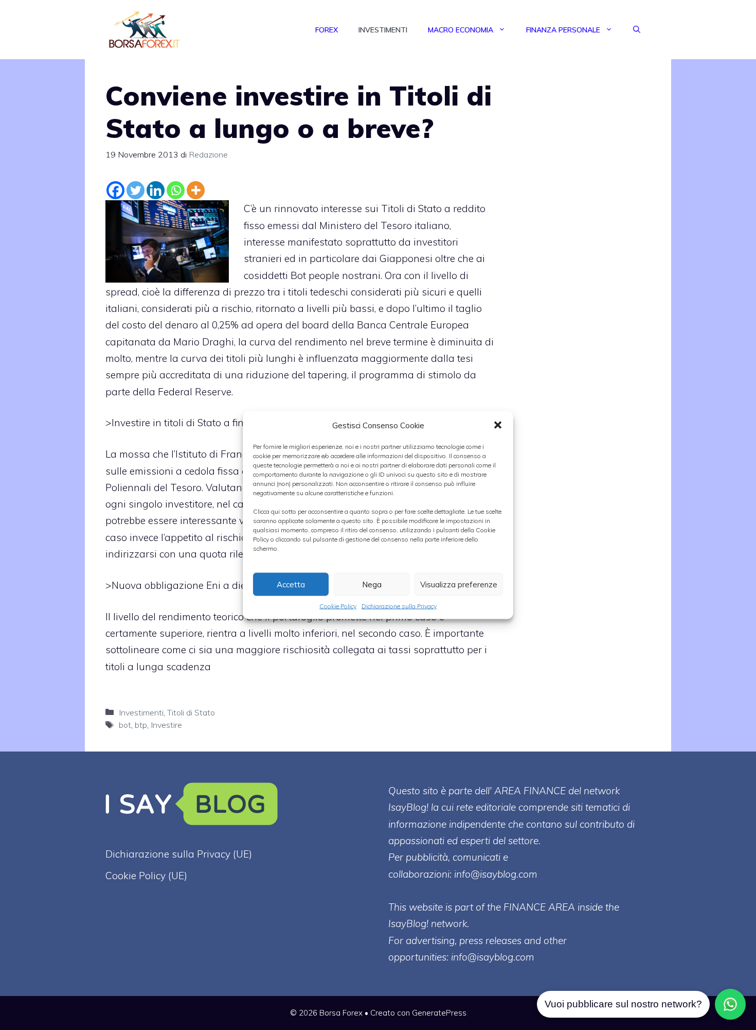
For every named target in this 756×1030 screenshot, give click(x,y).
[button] (498, 425)
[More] (196, 190)
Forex (326, 29)
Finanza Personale (563, 29)
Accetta (291, 584)
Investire (166, 725)
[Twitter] (136, 190)
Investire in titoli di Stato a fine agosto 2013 (210, 422)
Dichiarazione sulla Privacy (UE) (178, 854)
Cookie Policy (337, 606)
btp (141, 725)
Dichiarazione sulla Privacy (399, 606)
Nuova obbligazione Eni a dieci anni (194, 585)
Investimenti (382, 29)
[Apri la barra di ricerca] (637, 29)
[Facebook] (115, 190)
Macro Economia (460, 29)
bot (125, 725)
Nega (372, 584)
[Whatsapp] (176, 190)
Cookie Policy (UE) (146, 875)
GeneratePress (439, 1013)
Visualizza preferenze (458, 584)
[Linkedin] (156, 190)
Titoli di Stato (191, 712)
